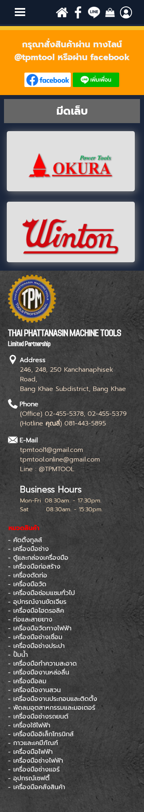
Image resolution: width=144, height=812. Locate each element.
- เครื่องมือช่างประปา (36, 646)
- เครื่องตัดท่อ (27, 575)
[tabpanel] (72, 62)
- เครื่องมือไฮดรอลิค (36, 611)
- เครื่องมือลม (27, 681)
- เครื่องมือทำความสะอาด (42, 663)
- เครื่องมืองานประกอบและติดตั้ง (52, 699)
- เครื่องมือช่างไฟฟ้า (35, 760)
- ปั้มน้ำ (18, 655)
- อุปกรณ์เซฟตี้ (29, 778)
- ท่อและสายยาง (30, 619)
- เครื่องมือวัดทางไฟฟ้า (40, 628)
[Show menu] (20, 12)
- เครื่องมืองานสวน (34, 690)
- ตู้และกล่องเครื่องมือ (38, 558)
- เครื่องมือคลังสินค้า (36, 787)
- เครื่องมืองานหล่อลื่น (38, 672)
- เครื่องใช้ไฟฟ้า (29, 725)
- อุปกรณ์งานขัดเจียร (37, 602)
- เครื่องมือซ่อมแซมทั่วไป (41, 593)
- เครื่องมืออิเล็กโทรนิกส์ (41, 734)
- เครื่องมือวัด (27, 584)
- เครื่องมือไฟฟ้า (30, 752)
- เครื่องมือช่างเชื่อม (35, 637)
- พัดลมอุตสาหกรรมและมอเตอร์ (51, 708)
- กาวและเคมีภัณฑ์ (33, 743)
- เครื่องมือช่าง (28, 549)
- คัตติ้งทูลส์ (25, 540)
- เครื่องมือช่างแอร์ (34, 769)
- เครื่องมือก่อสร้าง (34, 566)
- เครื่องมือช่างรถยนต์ (38, 716)
